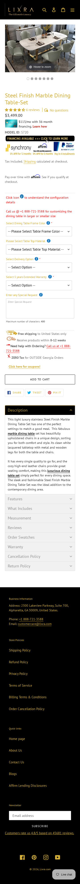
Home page (17, 739)
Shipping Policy (19, 650)
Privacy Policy (18, 674)
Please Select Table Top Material (26, 241)
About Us (15, 750)
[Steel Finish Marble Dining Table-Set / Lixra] (28, 78)
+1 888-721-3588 (31, 619)
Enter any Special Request (22, 295)
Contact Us (16, 762)
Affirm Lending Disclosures (28, 785)
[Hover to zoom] (40, 48)
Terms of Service (20, 685)
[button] (15, 110)
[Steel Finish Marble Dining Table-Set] (44, 78)
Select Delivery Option (20, 259)
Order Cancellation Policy (26, 709)
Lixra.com (45, 869)
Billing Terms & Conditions (27, 697)
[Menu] (72, 9)
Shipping (30, 161)
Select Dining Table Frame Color (25, 223)
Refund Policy (18, 662)
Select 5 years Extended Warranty (26, 277)
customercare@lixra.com (35, 624)
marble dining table (21, 433)
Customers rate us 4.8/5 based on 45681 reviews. (39, 833)
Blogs (13, 774)
